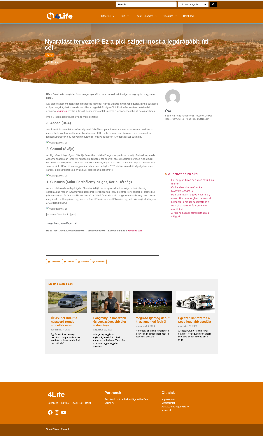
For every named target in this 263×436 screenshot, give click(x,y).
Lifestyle (106, 16)
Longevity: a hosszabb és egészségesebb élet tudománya (109, 321)
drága (50, 223)
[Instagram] (56, 412)
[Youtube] (63, 412)
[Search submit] (213, 4)
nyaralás (65, 223)
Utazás (49, 55)
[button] (54, 261)
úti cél (73, 223)
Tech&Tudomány (144, 16)
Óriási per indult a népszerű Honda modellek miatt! (64, 321)
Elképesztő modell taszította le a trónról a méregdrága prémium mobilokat (190, 205)
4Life (56, 394)
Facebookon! (135, 230)
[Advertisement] (101, 244)
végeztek (62, 111)
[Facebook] (50, 412)
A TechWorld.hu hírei (183, 174)
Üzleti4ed (188, 16)
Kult (123, 16)
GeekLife (168, 16)
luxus (57, 223)
